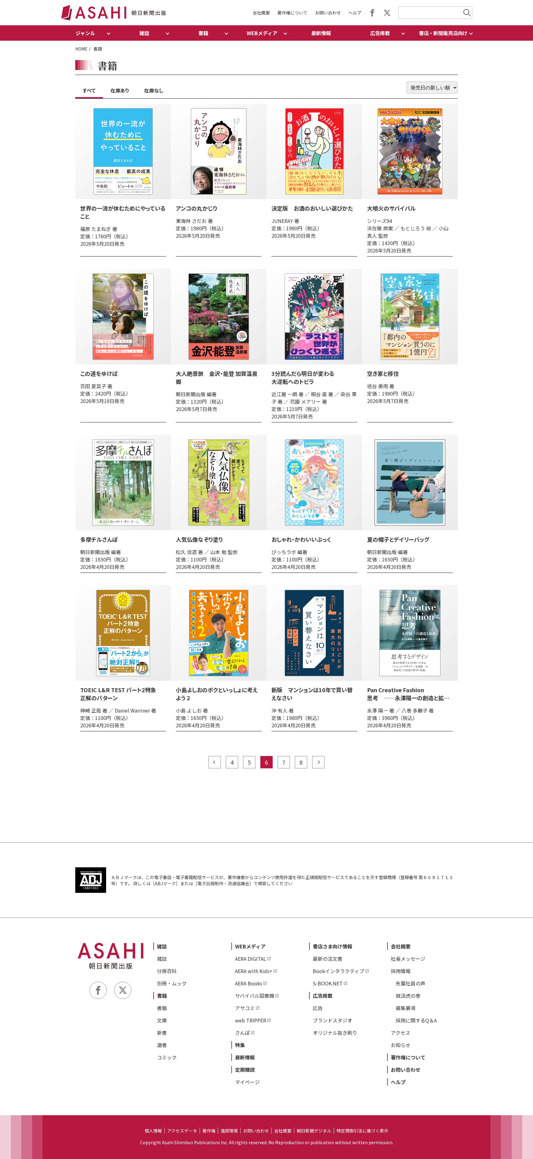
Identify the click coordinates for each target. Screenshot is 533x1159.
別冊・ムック (172, 983)
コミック (167, 1057)
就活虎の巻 (408, 995)
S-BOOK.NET (328, 983)
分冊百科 (167, 971)
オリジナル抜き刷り (335, 1032)
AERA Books (248, 983)
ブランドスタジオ (332, 1020)
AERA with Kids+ (253, 971)
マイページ (247, 1082)
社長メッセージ (408, 958)
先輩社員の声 (410, 983)
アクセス (400, 1032)
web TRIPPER (250, 1020)
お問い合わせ (328, 13)
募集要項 (405, 1008)
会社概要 (261, 13)
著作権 (208, 1131)
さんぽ (242, 1032)
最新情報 (321, 33)
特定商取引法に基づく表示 (362, 1131)
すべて (89, 90)
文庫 (162, 1020)
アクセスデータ (182, 1131)
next (318, 762)
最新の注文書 (327, 958)
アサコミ (245, 1008)
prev (215, 762)
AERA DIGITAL (250, 958)
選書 (162, 1045)
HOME (81, 49)
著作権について (292, 13)
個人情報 (153, 1131)
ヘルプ (354, 13)
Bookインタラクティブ (338, 971)
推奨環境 (229, 1131)
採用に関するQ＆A (416, 1020)
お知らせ (401, 1045)
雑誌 (162, 946)
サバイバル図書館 (254, 995)
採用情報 (401, 971)
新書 (162, 1032)
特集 (240, 1045)
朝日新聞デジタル (314, 1131)
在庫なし (153, 90)
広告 (318, 1008)
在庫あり (119, 90)
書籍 (162, 995)
